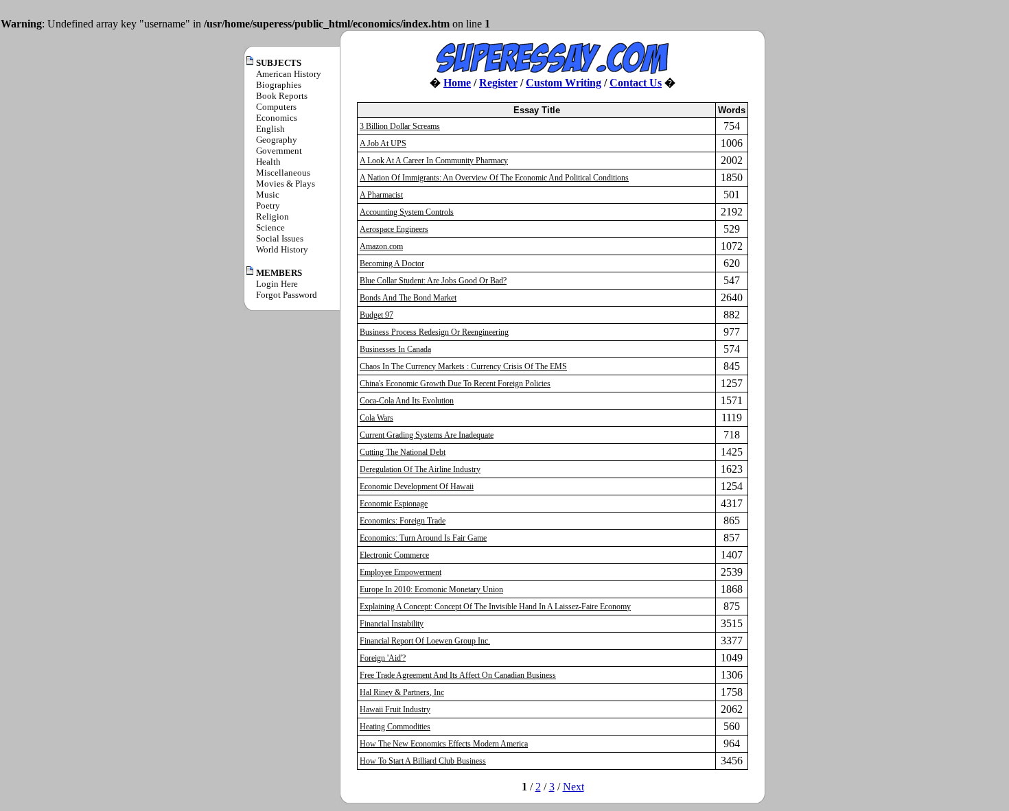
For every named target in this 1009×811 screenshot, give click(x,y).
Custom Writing (563, 83)
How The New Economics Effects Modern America (444, 744)
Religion (272, 216)
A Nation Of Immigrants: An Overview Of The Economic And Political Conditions (494, 178)
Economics (276, 118)
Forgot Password (286, 295)
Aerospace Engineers (394, 229)
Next (573, 786)
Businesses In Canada (395, 349)
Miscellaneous (283, 172)
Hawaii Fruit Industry (395, 709)
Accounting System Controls (407, 212)
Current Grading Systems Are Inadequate (427, 435)
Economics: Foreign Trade (402, 521)
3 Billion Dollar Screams (400, 126)
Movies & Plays (285, 183)
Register (498, 83)
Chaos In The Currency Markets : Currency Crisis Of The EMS (463, 366)
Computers (276, 107)
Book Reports (282, 96)
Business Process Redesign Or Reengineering (434, 332)
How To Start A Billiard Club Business (423, 761)
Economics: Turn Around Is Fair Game (423, 538)
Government (279, 150)
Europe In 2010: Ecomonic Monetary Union (431, 589)
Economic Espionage (394, 503)
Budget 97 (376, 315)
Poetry (268, 205)
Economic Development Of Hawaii (417, 486)
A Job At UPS (383, 143)
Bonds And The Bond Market (408, 298)
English (270, 129)
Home (457, 83)
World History (282, 249)
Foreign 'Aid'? (383, 658)
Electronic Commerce (394, 555)
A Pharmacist (381, 195)
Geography (276, 139)
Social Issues (279, 238)
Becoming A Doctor (392, 263)
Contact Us (636, 83)
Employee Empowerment (400, 572)
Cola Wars (376, 418)
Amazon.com (381, 246)
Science (270, 227)
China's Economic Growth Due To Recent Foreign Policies (455, 383)
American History (288, 74)
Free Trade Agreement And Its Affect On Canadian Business (458, 675)
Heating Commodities (395, 726)
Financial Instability (392, 623)
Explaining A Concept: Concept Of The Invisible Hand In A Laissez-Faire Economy (495, 606)
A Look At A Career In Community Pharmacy (434, 160)
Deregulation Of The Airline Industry (420, 469)
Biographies (278, 85)
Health (268, 161)
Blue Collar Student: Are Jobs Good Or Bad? (433, 280)
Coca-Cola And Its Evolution (407, 401)
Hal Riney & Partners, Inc (402, 692)
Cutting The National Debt (402, 452)
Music (267, 194)
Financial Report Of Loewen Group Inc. (425, 641)
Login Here (277, 284)
